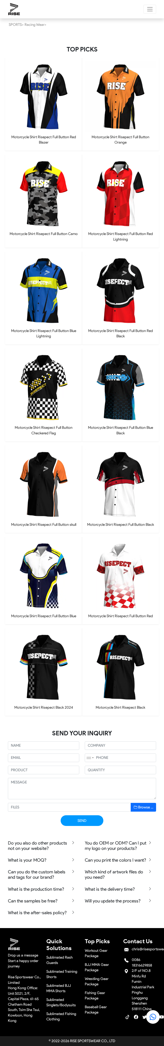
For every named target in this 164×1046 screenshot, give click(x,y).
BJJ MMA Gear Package (97, 967)
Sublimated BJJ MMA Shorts (58, 988)
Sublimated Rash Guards (59, 960)
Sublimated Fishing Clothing (61, 1016)
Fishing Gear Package (95, 995)
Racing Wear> (35, 24)
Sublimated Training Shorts (61, 974)
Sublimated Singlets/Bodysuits (61, 1002)
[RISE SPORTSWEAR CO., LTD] (14, 9)
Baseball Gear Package (96, 1010)
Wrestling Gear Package (96, 981)
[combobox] (90, 758)
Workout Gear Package (96, 953)
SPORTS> (16, 24)
